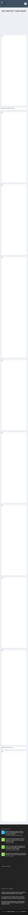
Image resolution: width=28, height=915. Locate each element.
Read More (6, 28)
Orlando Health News (12, 21)
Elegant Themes (11, 911)
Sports (12, 842)
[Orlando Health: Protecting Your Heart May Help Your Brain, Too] (14, 14)
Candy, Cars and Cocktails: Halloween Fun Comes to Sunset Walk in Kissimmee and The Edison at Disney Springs (15, 847)
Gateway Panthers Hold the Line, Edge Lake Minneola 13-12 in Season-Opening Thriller (16, 854)
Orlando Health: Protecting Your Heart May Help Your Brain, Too (14, 19)
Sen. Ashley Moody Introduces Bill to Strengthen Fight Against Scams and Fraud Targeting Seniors (13, 897)
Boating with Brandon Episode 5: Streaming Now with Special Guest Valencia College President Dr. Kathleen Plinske (13, 903)
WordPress (23, 911)
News (12, 850)
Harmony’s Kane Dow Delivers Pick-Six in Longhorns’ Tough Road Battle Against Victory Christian (15, 840)
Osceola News (16, 850)
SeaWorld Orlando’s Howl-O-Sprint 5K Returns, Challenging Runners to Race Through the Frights (14, 833)
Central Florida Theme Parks (16, 835)
